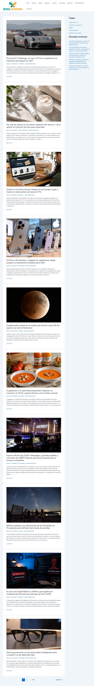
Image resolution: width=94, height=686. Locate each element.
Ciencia (54, 3)
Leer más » (9, 76)
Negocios (47, 3)
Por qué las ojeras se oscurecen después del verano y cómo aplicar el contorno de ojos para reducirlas (79, 49)
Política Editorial (73, 30)
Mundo (40, 3)
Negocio (21, 195)
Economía (21, 396)
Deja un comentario (11, 64)
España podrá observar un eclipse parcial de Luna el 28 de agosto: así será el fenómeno (79, 67)
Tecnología (62, 3)
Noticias (34, 3)
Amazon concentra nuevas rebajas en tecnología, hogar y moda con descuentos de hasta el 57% (79, 55)
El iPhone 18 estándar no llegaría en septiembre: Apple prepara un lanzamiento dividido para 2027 (79, 61)
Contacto (29, 9)
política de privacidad (75, 33)
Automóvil (21, 64)
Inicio (27, 3)
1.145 (33, 679)
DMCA (71, 27)
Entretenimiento (79, 3)
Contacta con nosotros (75, 25)
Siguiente (59, 679)
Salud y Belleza (23, 130)
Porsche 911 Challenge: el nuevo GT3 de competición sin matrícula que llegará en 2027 (79, 42)
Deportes (70, 3)
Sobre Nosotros (73, 22)
